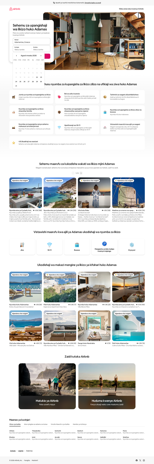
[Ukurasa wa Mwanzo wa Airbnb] (14, 9)
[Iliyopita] (73, 173)
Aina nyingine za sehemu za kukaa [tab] (35, 424)
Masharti (35, 460)
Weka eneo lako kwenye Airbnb (131, 9)
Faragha (27, 460)
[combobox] (32, 42)
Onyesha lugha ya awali (93, 3)
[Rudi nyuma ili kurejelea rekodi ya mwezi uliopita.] (16, 55)
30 (41, 82)
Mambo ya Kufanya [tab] (79, 424)
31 (16, 86)
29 (37, 82)
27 (28, 82)
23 (41, 77)
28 (33, 82)
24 (16, 82)
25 (20, 82)
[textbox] (22, 49)
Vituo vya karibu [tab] (15, 424)
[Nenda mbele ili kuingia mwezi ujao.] (40, 55)
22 (37, 77)
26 (24, 82)
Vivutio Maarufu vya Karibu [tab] (60, 424)
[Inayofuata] (81, 173)
